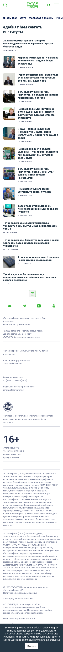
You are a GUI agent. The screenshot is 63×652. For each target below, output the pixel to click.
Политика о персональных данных (20, 593)
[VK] (9, 306)
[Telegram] (24, 306)
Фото (23, 18)
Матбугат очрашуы (41, 18)
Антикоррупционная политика (18, 598)
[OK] (53, 306)
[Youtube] (38, 306)
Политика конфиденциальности (19, 618)
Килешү (31, 646)
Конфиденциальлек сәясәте (45, 636)
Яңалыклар (10, 18)
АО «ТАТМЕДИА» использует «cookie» (21, 604)
